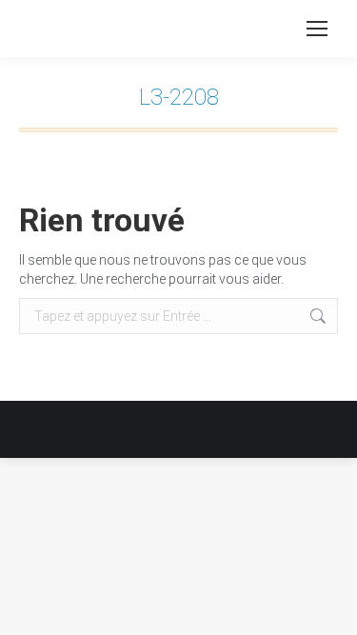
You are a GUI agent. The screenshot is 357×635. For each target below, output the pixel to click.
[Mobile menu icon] (317, 28)
